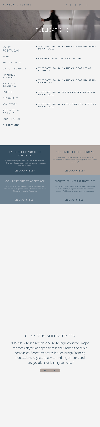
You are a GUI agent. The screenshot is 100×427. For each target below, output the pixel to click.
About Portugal (13, 62)
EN (71, 5)
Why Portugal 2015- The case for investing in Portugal (66, 93)
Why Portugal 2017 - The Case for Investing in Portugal (67, 47)
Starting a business (9, 76)
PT (66, 5)
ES (75, 5)
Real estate (10, 104)
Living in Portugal (15, 68)
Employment (10, 98)
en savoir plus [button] (24, 171)
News (6, 56)
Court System (11, 119)
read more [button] (49, 370)
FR (80, 5)
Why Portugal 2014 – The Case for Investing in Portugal (67, 105)
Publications (11, 125)
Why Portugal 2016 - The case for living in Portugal (66, 69)
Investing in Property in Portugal (60, 58)
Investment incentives (10, 84)
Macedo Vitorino (17, 5)
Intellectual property (11, 111)
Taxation (8, 92)
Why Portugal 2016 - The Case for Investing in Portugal (67, 81)
